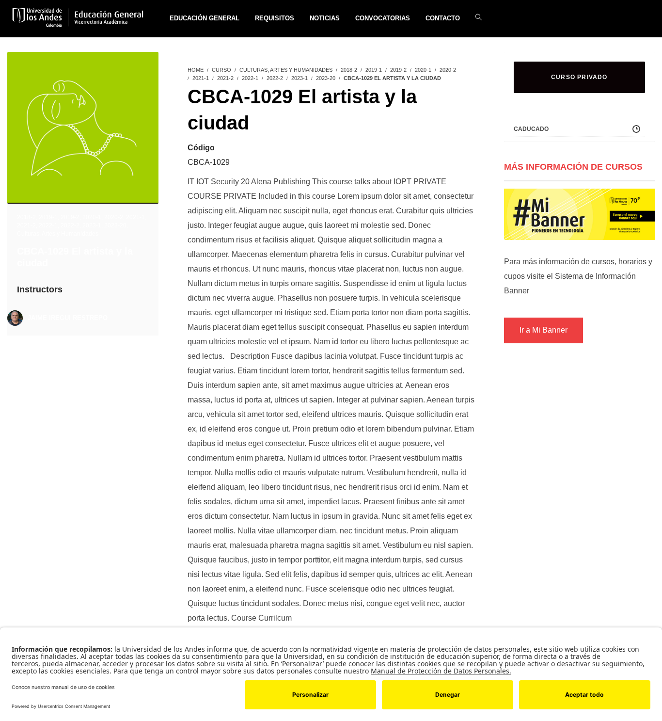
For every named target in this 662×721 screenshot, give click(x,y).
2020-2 (113, 217)
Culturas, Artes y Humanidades (57, 233)
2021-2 (26, 225)
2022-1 (48, 225)
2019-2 (70, 217)
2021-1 (135, 217)
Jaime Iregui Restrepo (68, 317)
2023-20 (115, 225)
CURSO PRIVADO (579, 77)
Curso (221, 70)
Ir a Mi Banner (543, 330)
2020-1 (91, 217)
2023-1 (91, 225)
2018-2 (26, 217)
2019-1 (48, 217)
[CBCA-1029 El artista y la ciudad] (82, 126)
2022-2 (70, 225)
